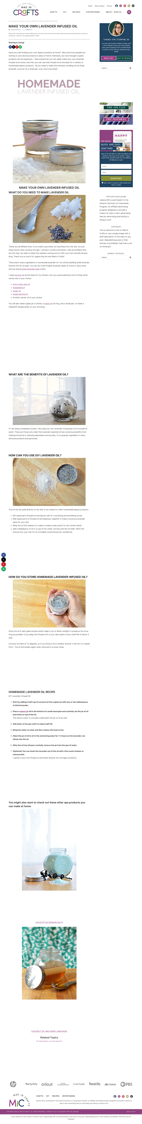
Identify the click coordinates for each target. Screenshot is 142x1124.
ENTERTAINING (68, 1096)
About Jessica (99, 6)
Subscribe (116, 178)
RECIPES (55, 1096)
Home (90, 6)
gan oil (18, 291)
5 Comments (28, 30)
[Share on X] (13, 47)
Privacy (109, 6)
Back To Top (131, 1111)
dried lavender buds (31, 269)
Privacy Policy (52, 1111)
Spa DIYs (59, 1041)
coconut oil (19, 275)
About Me (108, 58)
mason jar (48, 303)
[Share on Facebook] (10, 47)
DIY (37, 1041)
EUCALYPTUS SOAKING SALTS (49, 922)
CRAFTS (39, 1096)
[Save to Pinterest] (17, 47)
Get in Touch (123, 58)
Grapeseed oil (19, 288)
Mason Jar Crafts (50, 1041)
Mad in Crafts (26, 9)
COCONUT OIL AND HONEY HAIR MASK (49, 1031)
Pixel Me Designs (72, 1111)
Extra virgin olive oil (21, 284)
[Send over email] (20, 47)
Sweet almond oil (20, 294)
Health (41, 1041)
